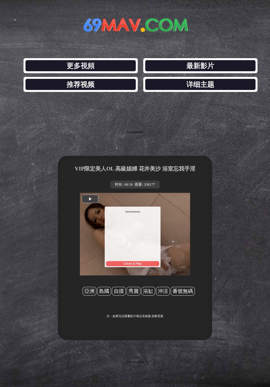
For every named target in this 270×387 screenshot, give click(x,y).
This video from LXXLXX (133, 208)
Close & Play (133, 263)
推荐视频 (81, 84)
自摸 (119, 291)
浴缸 (148, 291)
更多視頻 (81, 66)
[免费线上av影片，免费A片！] (135, 29)
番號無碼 (182, 291)
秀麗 (133, 291)
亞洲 (89, 291)
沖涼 (163, 291)
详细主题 (200, 84)
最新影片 (200, 66)
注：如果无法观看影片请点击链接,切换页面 (135, 316)
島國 (104, 291)
